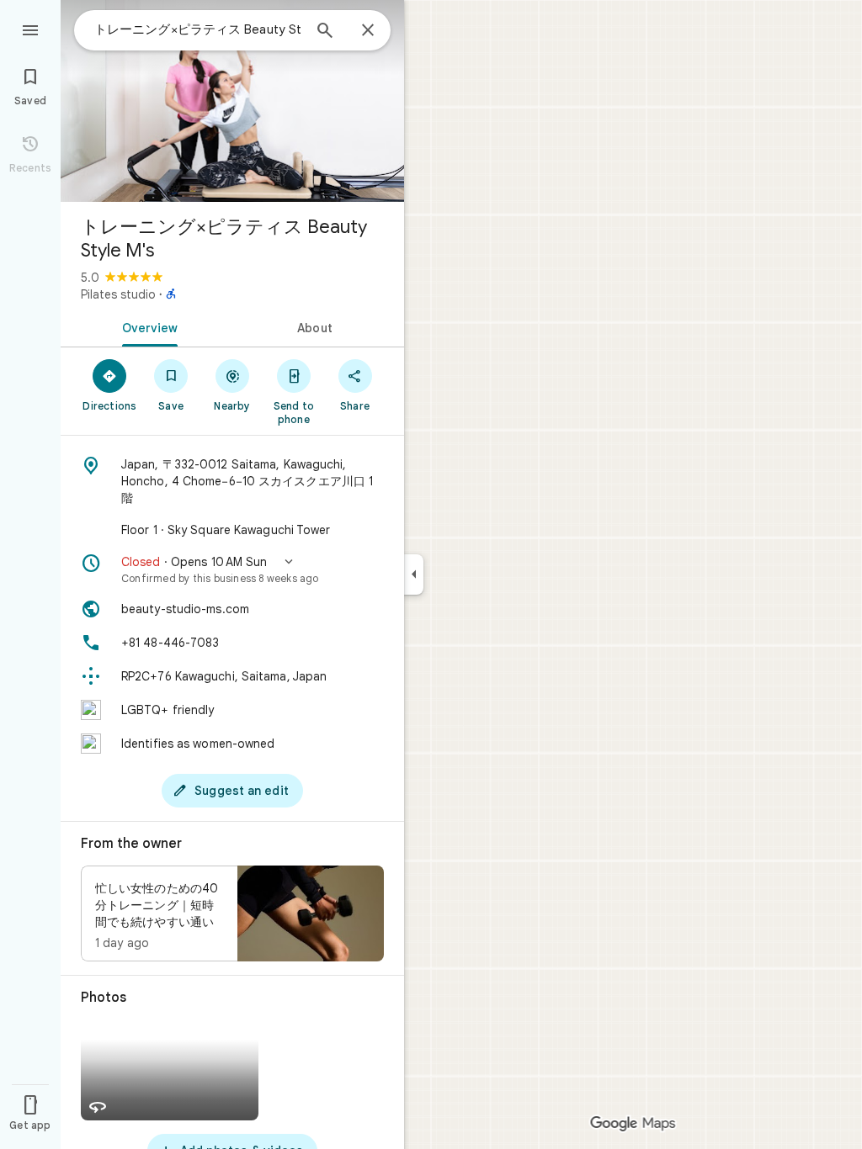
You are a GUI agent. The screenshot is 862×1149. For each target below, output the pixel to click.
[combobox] (197, 29)
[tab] (146, 326)
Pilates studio (118, 294)
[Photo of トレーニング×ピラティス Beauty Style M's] (232, 101)
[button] (232, 569)
